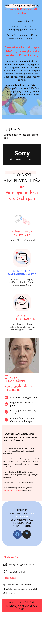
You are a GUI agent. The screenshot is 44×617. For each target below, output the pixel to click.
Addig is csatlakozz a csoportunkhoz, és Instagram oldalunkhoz (22, 518)
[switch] (22, 43)
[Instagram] (26, 534)
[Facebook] (17, 534)
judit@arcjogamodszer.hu (12, 490)
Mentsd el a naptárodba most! (22, 272)
